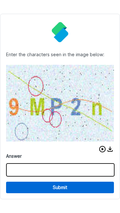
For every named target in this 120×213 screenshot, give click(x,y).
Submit (60, 187)
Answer (14, 156)
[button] (102, 149)
